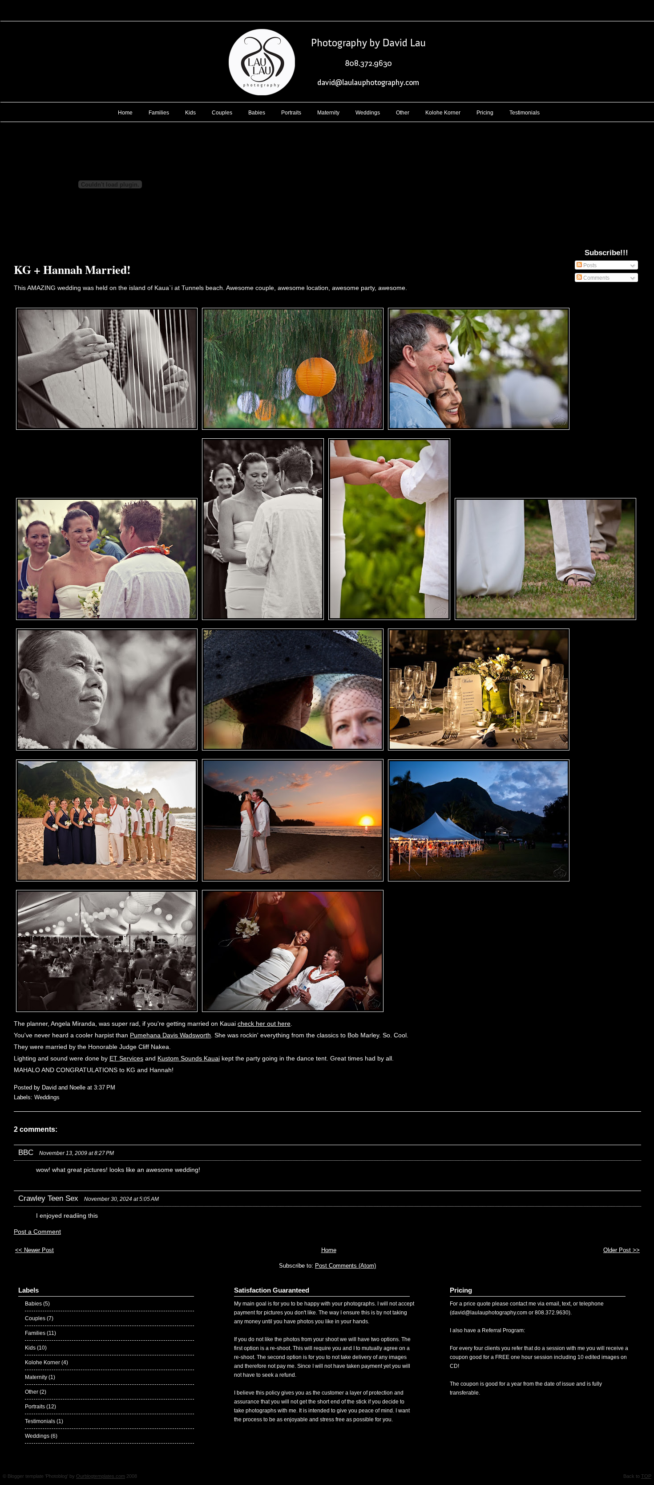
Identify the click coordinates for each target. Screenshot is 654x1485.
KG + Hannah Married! (72, 269)
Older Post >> (621, 1250)
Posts (589, 265)
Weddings (367, 113)
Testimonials (524, 113)
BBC (25, 1152)
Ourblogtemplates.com (100, 1476)
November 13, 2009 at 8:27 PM (76, 1153)
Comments (596, 278)
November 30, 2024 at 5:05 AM (121, 1199)
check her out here (264, 1023)
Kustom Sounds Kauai (188, 1058)
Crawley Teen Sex (48, 1198)
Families (159, 113)
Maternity (328, 113)
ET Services (126, 1058)
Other (402, 113)
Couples (222, 113)
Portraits (291, 113)
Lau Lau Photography (327, 10)
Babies (256, 113)
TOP (646, 1476)
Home (125, 113)
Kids (190, 113)
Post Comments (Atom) (345, 1265)
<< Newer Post (34, 1250)
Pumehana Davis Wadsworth (170, 1035)
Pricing (484, 113)
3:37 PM (104, 1087)
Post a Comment (37, 1231)
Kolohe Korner (442, 113)
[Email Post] (118, 1087)
